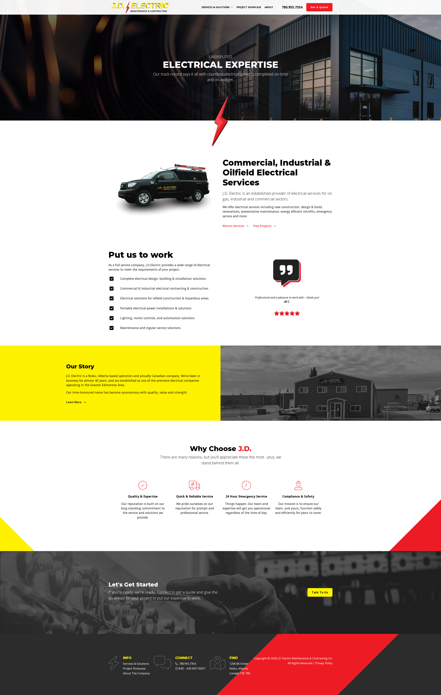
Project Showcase (249, 7)
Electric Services (233, 226)
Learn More (73, 402)
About (269, 7)
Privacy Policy (323, 663)
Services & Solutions (216, 7)
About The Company (136, 673)
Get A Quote (319, 7)
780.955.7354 (292, 7)
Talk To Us (320, 592)
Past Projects (262, 226)
